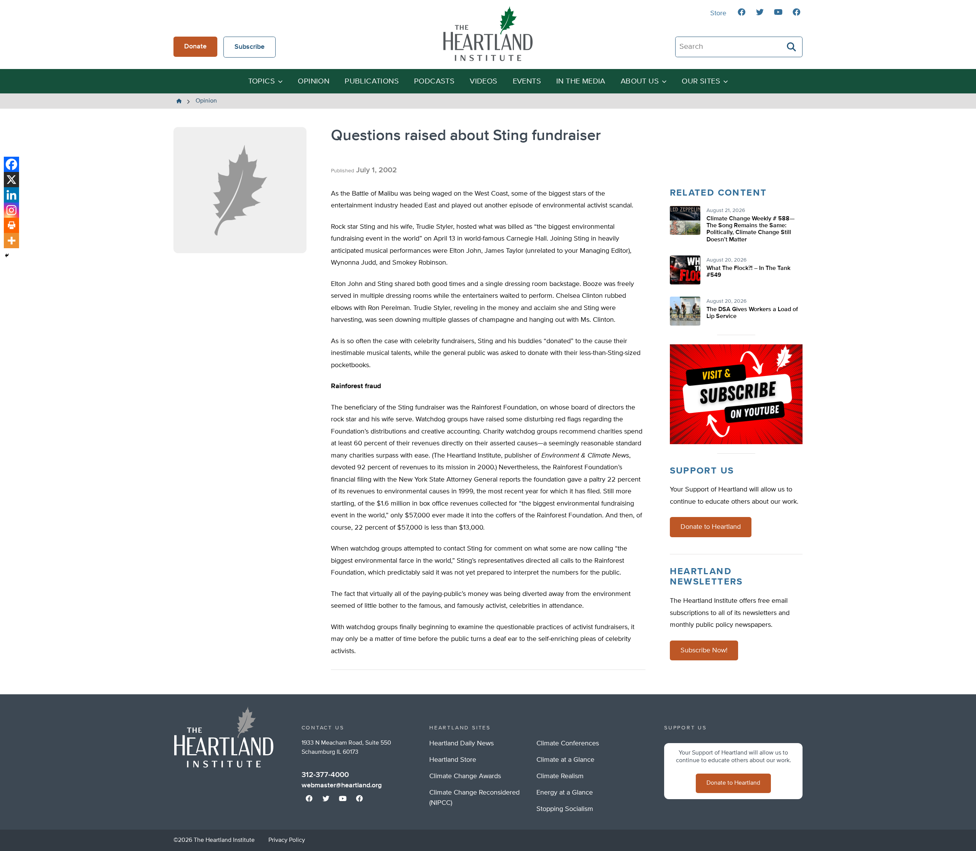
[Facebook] (11, 164)
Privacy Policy (286, 840)
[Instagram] (11, 210)
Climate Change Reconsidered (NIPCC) (474, 797)
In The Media (580, 81)
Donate (195, 46)
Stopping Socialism (564, 809)
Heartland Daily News (461, 743)
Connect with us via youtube (778, 12)
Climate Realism (560, 776)
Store (718, 13)
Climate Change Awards (465, 776)
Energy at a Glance (564, 792)
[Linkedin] (11, 194)
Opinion (313, 81)
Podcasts (434, 81)
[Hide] (7, 255)
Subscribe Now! (704, 650)
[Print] (11, 225)
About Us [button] (640, 81)
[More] (11, 240)
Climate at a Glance (565, 759)
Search (792, 47)
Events (527, 81)
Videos (483, 81)
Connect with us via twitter (760, 12)
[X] (11, 179)
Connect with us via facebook (741, 12)
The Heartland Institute (488, 33)
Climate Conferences (567, 743)
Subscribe (249, 46)
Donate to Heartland (711, 526)
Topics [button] (261, 81)
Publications (372, 81)
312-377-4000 (325, 775)
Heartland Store (452, 759)
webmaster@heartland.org (342, 785)
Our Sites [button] (701, 81)
